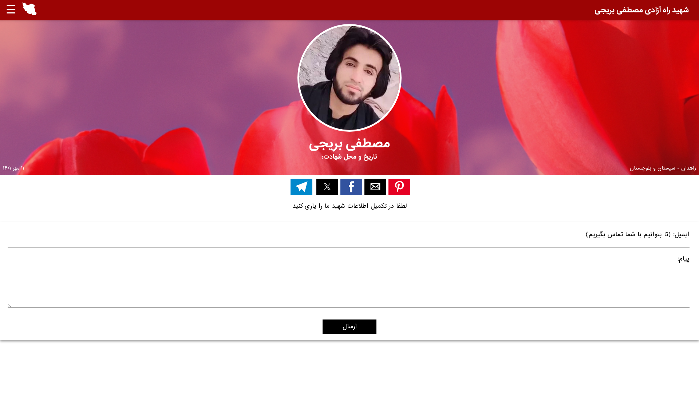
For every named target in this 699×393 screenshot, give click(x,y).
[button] (29, 10)
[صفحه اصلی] (29, 14)
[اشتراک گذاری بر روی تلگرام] (301, 187)
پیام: (684, 260)
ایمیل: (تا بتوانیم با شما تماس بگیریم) (638, 235)
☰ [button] (11, 10)
